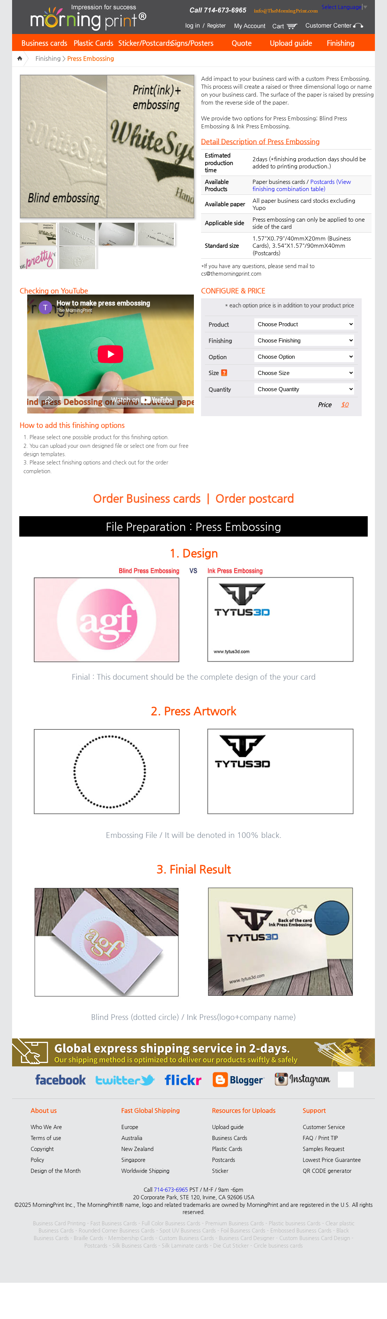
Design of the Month (55, 1171)
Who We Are (46, 1127)
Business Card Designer (246, 1238)
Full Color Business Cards (171, 1223)
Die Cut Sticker (231, 1245)
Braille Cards (88, 1238)
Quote (242, 43)
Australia (131, 1138)
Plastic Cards (93, 43)
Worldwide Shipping (145, 1171)
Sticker (220, 1171)
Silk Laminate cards (185, 1245)
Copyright (42, 1149)
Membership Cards (131, 1238)
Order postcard (254, 498)
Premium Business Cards (234, 1223)
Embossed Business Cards (300, 1230)
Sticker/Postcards (145, 43)
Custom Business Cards (186, 1238)
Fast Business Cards (113, 1223)
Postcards (322, 181)
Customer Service (324, 1127)
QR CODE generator (327, 1171)
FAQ (308, 1138)
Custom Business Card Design (314, 1238)
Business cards (44, 43)
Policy (37, 1160)
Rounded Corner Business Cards (117, 1230)
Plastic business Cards (294, 1223)
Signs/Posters (192, 43)
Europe (129, 1127)
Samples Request (323, 1149)
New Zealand (137, 1149)
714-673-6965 (171, 1189)
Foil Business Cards (243, 1230)
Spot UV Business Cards (187, 1230)
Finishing (340, 43)
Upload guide (291, 43)
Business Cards (229, 1138)
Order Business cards (147, 498)
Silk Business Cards (134, 1245)
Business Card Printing (59, 1223)
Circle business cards (278, 1245)
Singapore (133, 1160)
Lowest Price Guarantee (332, 1160)
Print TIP (328, 1138)
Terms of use (46, 1138)
